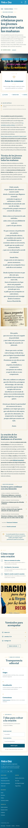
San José (17, 780)
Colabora (3, 812)
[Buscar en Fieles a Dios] (21, 2)
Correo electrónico (7, 738)
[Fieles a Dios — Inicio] (6, 2)
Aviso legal (3, 825)
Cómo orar (3, 786)
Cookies (13, 825)
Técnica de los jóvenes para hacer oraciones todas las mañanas (13, 106)
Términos (18, 825)
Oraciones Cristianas (8, 9)
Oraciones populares (5, 783)
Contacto (3, 815)
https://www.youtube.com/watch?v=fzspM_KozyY (13, 136)
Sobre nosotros (4, 807)
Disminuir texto (15, 94)
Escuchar (6, 94)
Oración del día (4, 778)
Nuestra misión (4, 810)
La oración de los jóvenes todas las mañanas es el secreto (14, 109)
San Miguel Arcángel (19, 783)
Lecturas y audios (4, 800)
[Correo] (11, 771)
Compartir (14, 50)
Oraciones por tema (5, 780)
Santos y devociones (19, 778)
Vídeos (2, 798)
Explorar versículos (13, 646)
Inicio (2, 9)
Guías (2, 792)
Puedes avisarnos (6, 700)
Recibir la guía (14, 745)
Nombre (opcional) (7, 731)
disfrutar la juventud (18, 460)
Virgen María (18, 786)
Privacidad (8, 825)
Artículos (3, 795)
